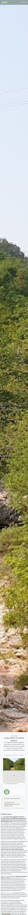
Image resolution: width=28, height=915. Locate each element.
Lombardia (14, 736)
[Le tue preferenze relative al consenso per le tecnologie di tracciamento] (1, 686)
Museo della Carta (7, 893)
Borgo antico (14, 740)
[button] (14, 775)
